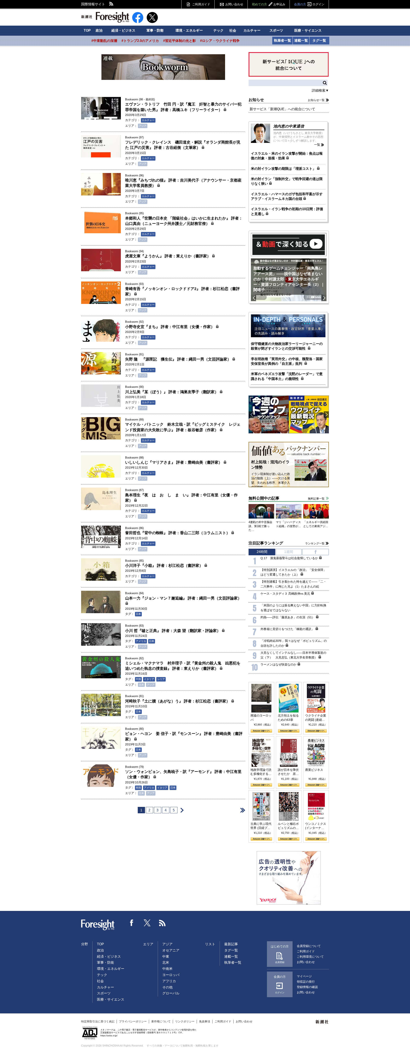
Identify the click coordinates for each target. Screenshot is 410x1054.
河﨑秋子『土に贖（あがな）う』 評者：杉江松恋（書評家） (178, 701)
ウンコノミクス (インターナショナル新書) (315, 826)
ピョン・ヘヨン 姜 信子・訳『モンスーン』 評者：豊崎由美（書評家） (184, 736)
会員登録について (309, 946)
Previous (253, 298)
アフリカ (169, 981)
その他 (167, 987)
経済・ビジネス (123, 30)
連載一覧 (301, 40)
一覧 (317, 144)
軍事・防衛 (155, 30)
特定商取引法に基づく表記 (97, 1021)
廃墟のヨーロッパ (260, 717)
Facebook (131, 922)
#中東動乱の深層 (104, 41)
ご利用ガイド (201, 4)
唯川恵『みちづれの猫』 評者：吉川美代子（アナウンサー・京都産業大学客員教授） (183, 183)
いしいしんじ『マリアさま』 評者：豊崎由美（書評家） (174, 462)
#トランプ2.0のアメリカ (140, 41)
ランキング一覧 (315, 543)
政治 (99, 30)
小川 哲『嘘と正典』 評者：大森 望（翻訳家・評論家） (173, 631)
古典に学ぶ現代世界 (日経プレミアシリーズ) (260, 826)
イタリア (149, 679)
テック (218, 30)
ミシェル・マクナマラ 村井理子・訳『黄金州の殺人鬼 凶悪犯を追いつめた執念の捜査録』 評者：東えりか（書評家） (182, 666)
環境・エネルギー (189, 30)
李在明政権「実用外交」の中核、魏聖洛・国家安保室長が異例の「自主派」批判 (287, 361)
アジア (142, 125)
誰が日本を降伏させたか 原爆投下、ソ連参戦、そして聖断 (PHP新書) (288, 772)
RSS (111, 4)
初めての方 (268, 4)
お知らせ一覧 (316, 100)
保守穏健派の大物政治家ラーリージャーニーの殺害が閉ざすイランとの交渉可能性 (287, 346)
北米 (141, 684)
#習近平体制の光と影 (179, 41)
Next (324, 298)
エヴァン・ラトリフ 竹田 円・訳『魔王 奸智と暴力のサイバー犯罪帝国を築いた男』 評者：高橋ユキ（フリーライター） (183, 107)
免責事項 (204, 1021)
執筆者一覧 (282, 40)
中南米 (167, 968)
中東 (165, 956)
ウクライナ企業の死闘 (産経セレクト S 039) (315, 718)
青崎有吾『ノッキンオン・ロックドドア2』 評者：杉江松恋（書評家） (182, 291)
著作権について (161, 1021)
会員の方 (309, 4)
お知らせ (256, 100)
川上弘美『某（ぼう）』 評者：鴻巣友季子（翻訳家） (172, 392)
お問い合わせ (234, 4)
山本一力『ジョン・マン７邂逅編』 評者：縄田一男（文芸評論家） (183, 598)
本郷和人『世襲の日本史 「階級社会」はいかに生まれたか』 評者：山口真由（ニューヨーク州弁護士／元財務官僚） (184, 221)
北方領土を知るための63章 (288, 717)
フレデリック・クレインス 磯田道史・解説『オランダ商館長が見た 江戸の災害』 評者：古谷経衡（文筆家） (182, 145)
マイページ (304, 976)
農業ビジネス (314, 769)
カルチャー (252, 30)
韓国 (138, 787)
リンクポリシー (185, 1021)
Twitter (147, 922)
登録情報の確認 (307, 987)
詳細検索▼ (320, 90)
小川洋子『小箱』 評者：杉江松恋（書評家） (164, 565)
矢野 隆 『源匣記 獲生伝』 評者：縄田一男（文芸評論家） (178, 359)
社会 (232, 30)
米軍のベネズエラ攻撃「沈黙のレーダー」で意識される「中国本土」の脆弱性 (287, 376)
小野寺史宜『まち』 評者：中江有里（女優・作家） (170, 327)
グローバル (170, 993)
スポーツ (276, 30)
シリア (161, 679)
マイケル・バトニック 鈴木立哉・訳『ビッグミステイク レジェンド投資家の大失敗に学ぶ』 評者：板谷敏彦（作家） (182, 427)
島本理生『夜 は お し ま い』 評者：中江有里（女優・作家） (181, 498)
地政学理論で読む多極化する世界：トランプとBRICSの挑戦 (260, 772)
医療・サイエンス (308, 30)
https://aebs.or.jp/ (108, 1035)
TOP (87, 30)
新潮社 (322, 1022)
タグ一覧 (319, 40)
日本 (138, 614)
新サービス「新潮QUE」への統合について (282, 109)
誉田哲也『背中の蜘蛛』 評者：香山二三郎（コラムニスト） (178, 533)
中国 (138, 679)
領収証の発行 (306, 981)
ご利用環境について (310, 956)
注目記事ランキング (266, 543)
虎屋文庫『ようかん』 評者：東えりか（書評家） (168, 256)
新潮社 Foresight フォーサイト (105, 17)
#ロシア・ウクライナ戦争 (220, 41)
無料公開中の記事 (264, 498)
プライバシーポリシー (133, 1021)
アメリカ (141, 641)
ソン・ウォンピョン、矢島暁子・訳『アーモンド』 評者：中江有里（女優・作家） (183, 774)
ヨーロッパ (170, 975)
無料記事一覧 (316, 498)
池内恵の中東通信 (288, 126)
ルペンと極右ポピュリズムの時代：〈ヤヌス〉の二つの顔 (288, 826)
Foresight (98, 925)
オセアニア (170, 950)
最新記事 (231, 944)
